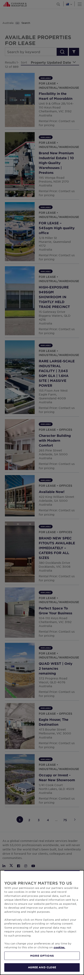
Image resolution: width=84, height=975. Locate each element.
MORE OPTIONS (42, 955)
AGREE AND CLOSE (42, 967)
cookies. (59, 947)
